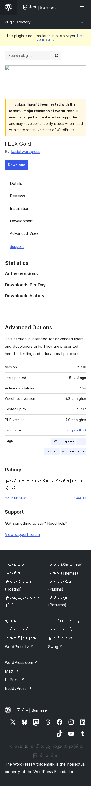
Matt (11, 671)
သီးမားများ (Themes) (63, 573)
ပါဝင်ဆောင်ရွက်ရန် (65, 620)
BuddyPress (18, 688)
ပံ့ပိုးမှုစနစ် (16, 629)
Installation (19, 208)
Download (16, 165)
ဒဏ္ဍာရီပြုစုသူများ (20, 638)
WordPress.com (21, 662)
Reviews (17, 196)
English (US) (76, 430)
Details (16, 183)
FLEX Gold (18, 144)
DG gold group (63, 441)
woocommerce (73, 451)
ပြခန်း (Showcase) (65, 564)
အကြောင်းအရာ (14, 564)
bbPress (15, 679)
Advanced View (24, 233)
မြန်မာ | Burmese (31, 710)
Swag (55, 646)
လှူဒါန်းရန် (60, 638)
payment (52, 451)
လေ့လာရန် (12, 620)
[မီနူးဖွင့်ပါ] (83, 7)
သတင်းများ (12, 573)
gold (81, 441)
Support (17, 246)
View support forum (22, 534)
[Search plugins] (56, 55)
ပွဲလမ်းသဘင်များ (61, 629)
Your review (15, 498)
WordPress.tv (19, 646)
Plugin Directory (18, 22)
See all (80, 498)
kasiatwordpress (25, 151)
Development (22, 221)
